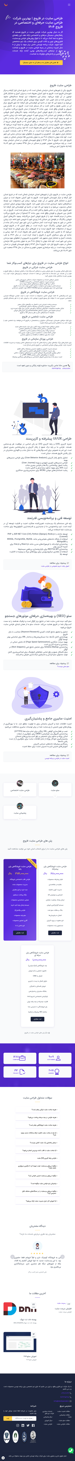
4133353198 (56, 368)
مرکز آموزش (48, 1420)
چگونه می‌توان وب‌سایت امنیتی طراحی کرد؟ (42, 1176)
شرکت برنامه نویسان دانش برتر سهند (31, 1456)
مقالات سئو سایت (64, 1420)
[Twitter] (28, 1425)
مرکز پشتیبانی (47, 1417)
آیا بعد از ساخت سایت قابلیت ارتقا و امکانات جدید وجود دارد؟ (38, 1134)
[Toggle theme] (3, 1457)
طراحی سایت (48, 1424)
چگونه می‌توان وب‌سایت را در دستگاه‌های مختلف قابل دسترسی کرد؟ (39, 1192)
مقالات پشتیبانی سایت (65, 1416)
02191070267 (66, 368)
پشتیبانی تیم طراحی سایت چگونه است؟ (43, 1183)
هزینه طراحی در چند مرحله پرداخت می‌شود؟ (42, 1117)
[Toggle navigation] (69, 5)
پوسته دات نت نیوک (28, 1319)
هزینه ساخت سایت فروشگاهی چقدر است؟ (42, 1125)
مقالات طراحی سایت (63, 1424)
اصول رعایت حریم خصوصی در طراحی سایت (55, 566)
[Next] (62, 1257)
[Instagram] (17, 1425)
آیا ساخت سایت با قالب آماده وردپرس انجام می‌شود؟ (39, 1150)
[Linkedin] (22, 1425)
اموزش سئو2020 (30, 1356)
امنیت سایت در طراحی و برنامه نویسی (57, 758)
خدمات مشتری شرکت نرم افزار (48, 1412)
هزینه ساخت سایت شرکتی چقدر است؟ (44, 1109)
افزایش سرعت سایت (63, 1308)
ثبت (7, 1418)
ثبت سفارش (20, 933)
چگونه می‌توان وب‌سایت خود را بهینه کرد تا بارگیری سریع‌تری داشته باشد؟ (37, 1167)
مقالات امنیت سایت (63, 1411)
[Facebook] (33, 1425)
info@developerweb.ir (61, 1401)
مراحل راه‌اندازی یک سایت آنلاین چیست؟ (43, 1142)
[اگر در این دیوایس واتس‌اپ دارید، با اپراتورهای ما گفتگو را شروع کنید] (71, 1450)
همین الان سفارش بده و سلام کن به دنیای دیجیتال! (40, 62)
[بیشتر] (20, 796)
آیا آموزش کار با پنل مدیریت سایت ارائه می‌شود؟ (41, 1201)
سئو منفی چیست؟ (63, 666)
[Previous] (12, 1257)
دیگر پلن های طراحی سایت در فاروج (36, 1033)
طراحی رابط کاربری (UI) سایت (46, 1158)
